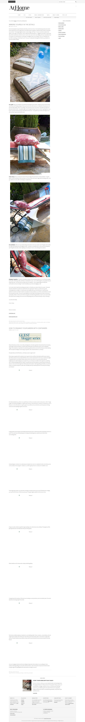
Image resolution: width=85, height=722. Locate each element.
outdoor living (26, 672)
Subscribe (35, 693)
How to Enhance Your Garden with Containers (28, 328)
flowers (14, 672)
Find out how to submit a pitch (69, 704)
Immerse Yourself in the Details (22, 24)
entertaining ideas (33, 322)
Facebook (22, 701)
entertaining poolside (39, 322)
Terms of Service (12, 714)
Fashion (59, 30)
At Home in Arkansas (19, 7)
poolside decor (23, 323)
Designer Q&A (61, 28)
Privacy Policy (12, 713)
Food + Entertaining (62, 34)
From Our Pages (61, 36)
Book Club (62, 24)
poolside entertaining (29, 323)
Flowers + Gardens (61, 32)
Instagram (23, 702)
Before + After (61, 26)
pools (19, 323)
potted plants (35, 323)
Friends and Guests (16, 671)
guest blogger (21, 672)
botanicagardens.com (13, 316)
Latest (59, 38)
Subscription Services (47, 718)
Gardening (17, 672)
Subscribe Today (12, 1)
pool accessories (15, 323)
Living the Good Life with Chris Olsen (19, 321)
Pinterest (22, 700)
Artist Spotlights (61, 23)
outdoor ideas (11, 323)
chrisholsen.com (12, 313)
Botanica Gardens (16, 322)
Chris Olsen (21, 322)
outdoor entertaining (46, 322)
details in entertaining (26, 322)
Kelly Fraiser (50, 701)
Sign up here (34, 704)
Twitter (22, 704)
